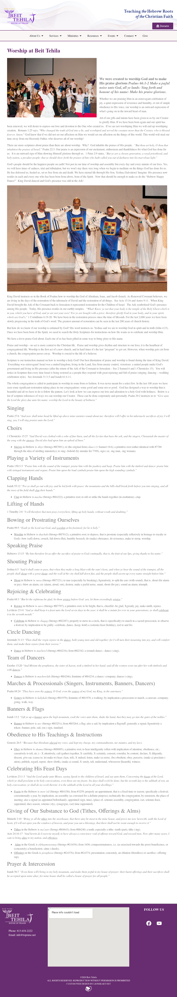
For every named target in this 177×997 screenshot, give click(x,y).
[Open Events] (117, 36)
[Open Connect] (135, 36)
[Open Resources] (101, 36)
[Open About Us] (42, 36)
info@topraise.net (26, 935)
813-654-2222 (24, 930)
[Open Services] (60, 36)
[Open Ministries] (80, 36)
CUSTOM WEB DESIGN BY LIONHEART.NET (88, 983)
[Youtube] (159, 923)
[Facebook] (149, 923)
